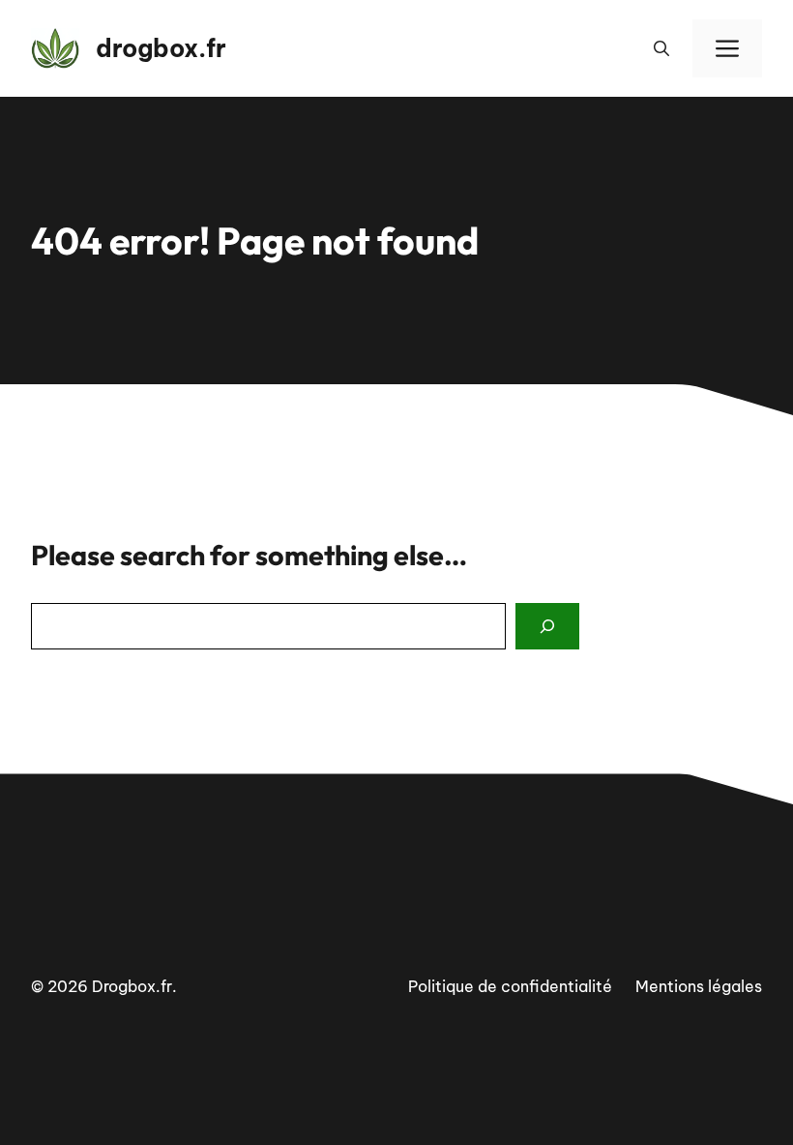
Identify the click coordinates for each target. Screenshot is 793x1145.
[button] (661, 48)
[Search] (547, 626)
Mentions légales (698, 986)
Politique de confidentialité (510, 986)
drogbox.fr (161, 48)
